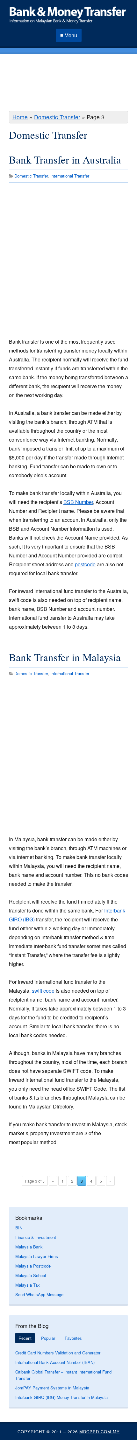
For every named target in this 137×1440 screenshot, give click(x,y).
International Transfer (69, 176)
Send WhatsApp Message (39, 1294)
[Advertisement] (68, 83)
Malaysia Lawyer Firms (36, 1256)
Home (20, 117)
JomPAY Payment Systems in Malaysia (52, 1388)
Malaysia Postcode (33, 1266)
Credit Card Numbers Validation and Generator (57, 1353)
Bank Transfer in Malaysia (65, 657)
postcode (85, 564)
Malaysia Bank (29, 1247)
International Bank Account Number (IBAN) (55, 1362)
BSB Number (78, 502)
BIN (18, 1228)
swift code (43, 990)
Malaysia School (30, 1275)
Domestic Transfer (57, 117)
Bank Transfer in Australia (65, 159)
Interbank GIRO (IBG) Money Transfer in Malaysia (61, 1397)
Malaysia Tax (27, 1285)
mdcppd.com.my (99, 1432)
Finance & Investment (35, 1237)
